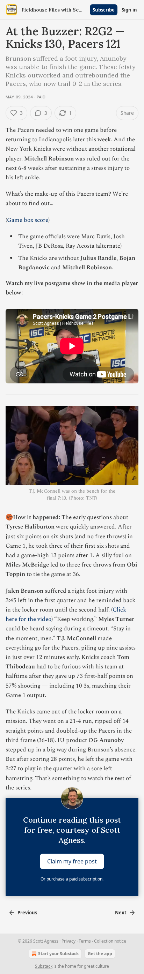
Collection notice (110, 941)
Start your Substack (58, 954)
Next (121, 912)
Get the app (100, 954)
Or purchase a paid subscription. (72, 879)
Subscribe (104, 10)
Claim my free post (72, 861)
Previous (27, 912)
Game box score (27, 220)
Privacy (68, 941)
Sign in (129, 10)
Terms (85, 941)
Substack (43, 966)
